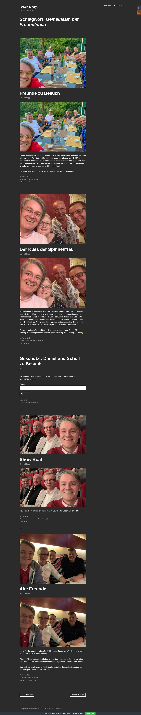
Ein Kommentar (25, 343)
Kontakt (117, 5)
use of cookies (78, 713)
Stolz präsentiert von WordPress (30, 708)
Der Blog (107, 5)
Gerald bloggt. (29, 7)
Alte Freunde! (34, 588)
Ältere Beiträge (27, 695)
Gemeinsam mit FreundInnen (29, 179)
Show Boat (31, 459)
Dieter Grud (23, 519)
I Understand (90, 713)
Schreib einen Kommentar (28, 182)
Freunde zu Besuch (40, 93)
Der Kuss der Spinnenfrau (47, 249)
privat (22, 368)
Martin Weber (51, 519)
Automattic (58, 708)
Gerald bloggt (25, 98)
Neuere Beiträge (77, 695)
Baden (22, 341)
